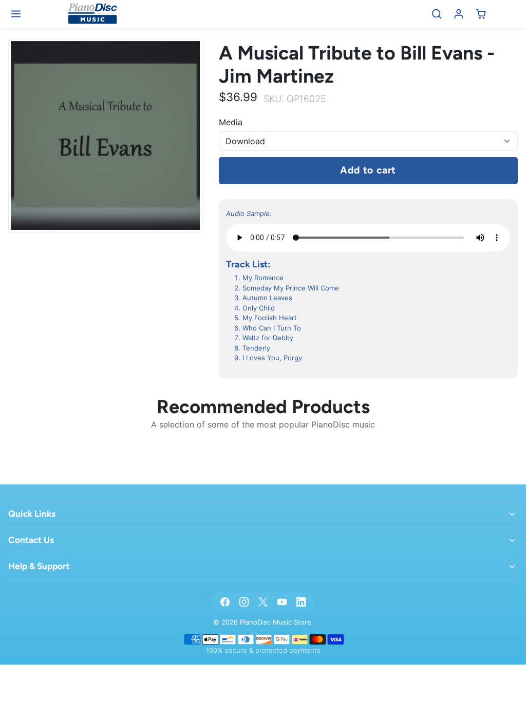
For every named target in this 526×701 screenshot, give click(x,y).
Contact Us (31, 540)
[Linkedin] (301, 601)
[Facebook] (224, 601)
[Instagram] (243, 601)
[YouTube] (282, 601)
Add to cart (368, 170)
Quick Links (31, 514)
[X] (262, 601)
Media (230, 122)
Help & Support (39, 566)
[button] (16, 14)
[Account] (459, 14)
